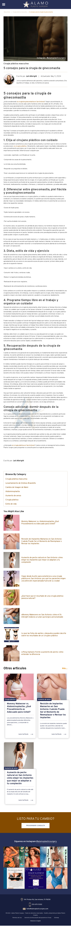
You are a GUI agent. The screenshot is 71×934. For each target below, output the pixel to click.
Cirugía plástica (11, 500)
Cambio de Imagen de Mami (16, 487)
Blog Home (7, 12)
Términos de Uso (17, 917)
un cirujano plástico (20, 146)
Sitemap (56, 917)
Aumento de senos (13, 495)
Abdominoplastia (12, 491)
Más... (64, 668)
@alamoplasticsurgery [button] (46, 841)
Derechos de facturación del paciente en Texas (37, 917)
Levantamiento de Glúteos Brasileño (20, 483)
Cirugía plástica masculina (20, 12)
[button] (3, 4)
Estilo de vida (10, 504)
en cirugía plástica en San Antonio (23, 445)
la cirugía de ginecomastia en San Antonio (30, 102)
